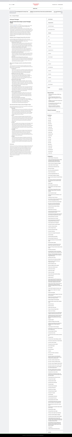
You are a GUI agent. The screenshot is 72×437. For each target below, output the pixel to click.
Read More (11, 156)
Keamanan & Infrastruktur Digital (52, 229)
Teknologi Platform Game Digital (52, 411)
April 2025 (49, 142)
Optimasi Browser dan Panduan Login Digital (54, 259)
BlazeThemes (41, 435)
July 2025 (49, 137)
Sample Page (35, 8)
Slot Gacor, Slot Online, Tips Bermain (53, 352)
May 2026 (49, 120)
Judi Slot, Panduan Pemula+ (52, 227)
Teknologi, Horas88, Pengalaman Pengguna (54, 414)
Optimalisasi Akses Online (52, 257)
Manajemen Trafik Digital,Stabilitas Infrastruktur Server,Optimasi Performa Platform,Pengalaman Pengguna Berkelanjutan (55, 255)
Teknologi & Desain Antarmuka (52, 382)
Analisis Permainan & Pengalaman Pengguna (54, 163)
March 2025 (50, 144)
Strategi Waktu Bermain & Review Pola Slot (54, 377)
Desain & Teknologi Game (51, 171)
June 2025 (49, 139)
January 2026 (50, 127)
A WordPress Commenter (52, 111)
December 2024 (50, 149)
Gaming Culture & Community (52, 209)
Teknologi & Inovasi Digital (52, 389)
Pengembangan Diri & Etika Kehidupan (53, 326)
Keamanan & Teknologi (51, 231)
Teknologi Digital (50, 394)
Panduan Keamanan (51, 275)
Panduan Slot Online (51, 305)
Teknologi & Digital (51, 384)
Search (49, 87)
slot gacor (49, 46)
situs (49, 39)
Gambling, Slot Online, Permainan (52, 197)
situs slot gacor (50, 84)
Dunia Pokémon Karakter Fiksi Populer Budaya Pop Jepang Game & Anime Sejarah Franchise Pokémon (54, 180)
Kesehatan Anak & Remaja (52, 249)
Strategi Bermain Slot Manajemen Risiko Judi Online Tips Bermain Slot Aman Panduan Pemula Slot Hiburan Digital (55, 374)
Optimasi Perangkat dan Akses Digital (53, 265)
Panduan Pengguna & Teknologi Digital (53, 299)
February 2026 (50, 125)
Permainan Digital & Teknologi (52, 331)
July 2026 (49, 116)
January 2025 (50, 147)
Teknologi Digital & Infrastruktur (52, 396)
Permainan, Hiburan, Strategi (52, 342)
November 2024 (50, 151)
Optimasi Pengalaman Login (52, 263)
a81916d (12, 24)
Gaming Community (51, 207)
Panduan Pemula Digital (51, 292)
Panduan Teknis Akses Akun (52, 307)
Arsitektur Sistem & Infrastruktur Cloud (53, 166)
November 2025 (50, 130)
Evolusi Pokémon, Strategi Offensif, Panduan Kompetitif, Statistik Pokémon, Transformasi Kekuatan (54, 190)
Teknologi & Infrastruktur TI (52, 387)
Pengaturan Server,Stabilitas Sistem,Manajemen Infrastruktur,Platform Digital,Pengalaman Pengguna (55, 324)
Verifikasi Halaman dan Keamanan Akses (54, 428)
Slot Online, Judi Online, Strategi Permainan (54, 361)
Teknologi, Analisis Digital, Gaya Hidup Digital (54, 412)
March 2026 (50, 123)
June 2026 (49, 118)
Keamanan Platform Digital (52, 242)
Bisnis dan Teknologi (51, 168)
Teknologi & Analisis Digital (52, 380)
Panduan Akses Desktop (51, 268)
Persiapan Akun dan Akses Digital (53, 344)
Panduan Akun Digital (51, 272)
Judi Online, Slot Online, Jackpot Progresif (54, 224)
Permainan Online (50, 337)
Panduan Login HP (50, 277)
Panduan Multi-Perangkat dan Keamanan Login (54, 288)
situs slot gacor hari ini (51, 29)
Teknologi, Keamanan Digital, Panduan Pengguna (55, 416)
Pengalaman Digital (51, 319)
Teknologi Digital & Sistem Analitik (53, 399)
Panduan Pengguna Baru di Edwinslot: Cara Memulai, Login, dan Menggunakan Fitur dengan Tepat (55, 98)
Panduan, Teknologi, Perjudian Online (53, 309)
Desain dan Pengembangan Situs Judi (53, 173)
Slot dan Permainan (51, 349)
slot (14, 25)
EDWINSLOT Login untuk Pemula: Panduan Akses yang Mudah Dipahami (28, 11)
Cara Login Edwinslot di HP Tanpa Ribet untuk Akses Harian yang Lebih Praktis (52, 11)
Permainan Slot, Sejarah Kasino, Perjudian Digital (55, 340)
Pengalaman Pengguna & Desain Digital (53, 321)
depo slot (49, 43)
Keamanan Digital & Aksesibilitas (52, 236)
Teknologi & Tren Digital (51, 392)
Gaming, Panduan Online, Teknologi (53, 218)
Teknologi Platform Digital (52, 409)
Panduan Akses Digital (51, 270)
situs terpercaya (50, 67)
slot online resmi (50, 354)
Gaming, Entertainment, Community (53, 216)
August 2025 (50, 135)
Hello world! (58, 111)
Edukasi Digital (50, 183)
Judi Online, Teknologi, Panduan (52, 226)
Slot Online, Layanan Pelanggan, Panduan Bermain (55, 363)
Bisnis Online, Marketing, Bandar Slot (53, 170)
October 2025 (50, 132)
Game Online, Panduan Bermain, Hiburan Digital (54, 201)
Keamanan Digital (50, 234)
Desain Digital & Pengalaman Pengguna (53, 175)
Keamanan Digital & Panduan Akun (53, 238)
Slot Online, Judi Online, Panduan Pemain (54, 359)
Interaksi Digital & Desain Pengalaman (53, 222)
